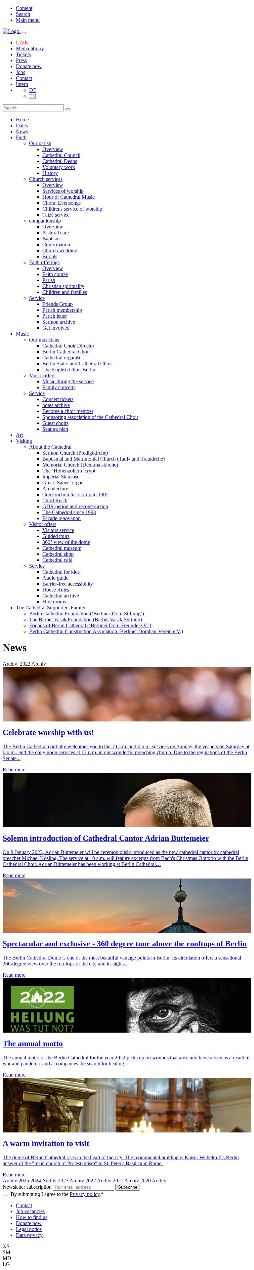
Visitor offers (42, 524)
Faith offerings (44, 262)
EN (32, 96)
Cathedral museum (61, 548)
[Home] (12, 31)
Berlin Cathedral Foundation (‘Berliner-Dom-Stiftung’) (86, 613)
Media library (30, 48)
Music (22, 334)
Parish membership (62, 310)
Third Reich (54, 500)
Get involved (55, 328)
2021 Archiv (126, 1180)
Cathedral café (57, 560)
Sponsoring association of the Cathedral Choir (90, 417)
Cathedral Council (61, 155)
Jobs (20, 72)
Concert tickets (57, 399)
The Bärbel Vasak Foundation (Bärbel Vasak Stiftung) (85, 619)
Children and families (64, 292)
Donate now (29, 66)
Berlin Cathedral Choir (66, 351)
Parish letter (54, 316)
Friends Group (57, 304)
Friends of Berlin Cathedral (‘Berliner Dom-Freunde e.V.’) (90, 625)
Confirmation (56, 244)
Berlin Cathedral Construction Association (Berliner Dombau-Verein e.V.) (106, 631)
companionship (45, 221)
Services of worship (63, 191)
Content (24, 8)
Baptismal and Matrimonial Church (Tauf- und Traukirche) (103, 459)
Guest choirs (55, 423)
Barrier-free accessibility (67, 584)
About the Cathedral (50, 447)
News (22, 131)
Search (23, 14)
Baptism (51, 238)
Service (37, 298)
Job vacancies (30, 1211)
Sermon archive (58, 322)
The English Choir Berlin (68, 369)
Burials (49, 256)
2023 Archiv (71, 1180)
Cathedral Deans (59, 161)
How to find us (31, 1217)
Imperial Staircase (60, 476)
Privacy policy (85, 1194)
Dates (22, 125)
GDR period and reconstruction (75, 506)
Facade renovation (61, 518)
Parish (48, 280)
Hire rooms (54, 601)
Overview (52, 149)
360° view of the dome (66, 542)
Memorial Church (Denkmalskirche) (80, 465)
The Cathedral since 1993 (69, 512)
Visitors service (58, 530)
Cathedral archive (60, 595)
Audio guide (55, 578)
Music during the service (68, 381)
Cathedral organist (61, 357)
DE (32, 90)
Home (22, 119)
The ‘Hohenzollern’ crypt (68, 470)
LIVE (22, 42)
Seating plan (55, 429)
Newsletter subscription (28, 1187)
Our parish (40, 143)
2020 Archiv (153, 1180)
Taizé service (55, 215)
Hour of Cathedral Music (68, 197)
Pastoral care (55, 232)
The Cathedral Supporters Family (50, 607)
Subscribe (127, 1187)
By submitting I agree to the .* (57, 1194)
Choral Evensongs (61, 203)
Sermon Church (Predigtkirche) (75, 453)
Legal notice (29, 1229)
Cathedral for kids (61, 572)
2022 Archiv (99, 1180)
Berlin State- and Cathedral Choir (77, 363)
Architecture (55, 488)
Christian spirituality (63, 286)
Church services (46, 179)
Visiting (24, 441)
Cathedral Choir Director (68, 345)
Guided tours (55, 536)
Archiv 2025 (16, 1180)
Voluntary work (58, 167)
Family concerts (58, 387)
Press (21, 60)
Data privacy (29, 1235)
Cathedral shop (58, 554)
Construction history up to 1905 (75, 494)
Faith (21, 137)
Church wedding (59, 250)
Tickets (23, 54)
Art (19, 435)
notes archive (56, 405)
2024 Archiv (44, 1180)
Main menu (28, 20)
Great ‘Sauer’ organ (63, 482)
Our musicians (44, 340)
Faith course (55, 274)
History (50, 173)
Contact (24, 78)
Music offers (42, 375)
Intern (22, 84)
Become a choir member (67, 411)
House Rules (55, 590)
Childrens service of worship (72, 209)
